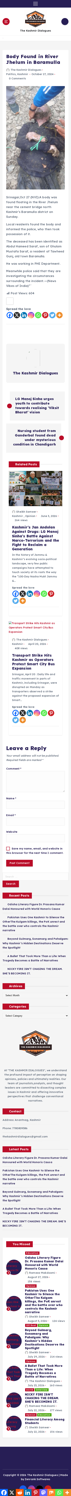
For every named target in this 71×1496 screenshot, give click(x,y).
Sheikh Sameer (26, 511)
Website (11, 831)
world (29, 1389)
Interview (42, 1389)
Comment (13, 768)
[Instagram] (31, 315)
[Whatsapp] (38, 315)
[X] (17, 315)
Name (11, 798)
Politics (11, 74)
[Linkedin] (24, 315)
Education (32, 1253)
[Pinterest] (45, 315)
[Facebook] (10, 315)
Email (11, 815)
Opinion (30, 516)
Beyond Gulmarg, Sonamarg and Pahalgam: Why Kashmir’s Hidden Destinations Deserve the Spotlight (35, 943)
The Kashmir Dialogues (26, 69)
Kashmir (22, 74)
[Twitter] (52, 315)
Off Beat (31, 1325)
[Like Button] (10, 301)
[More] (59, 315)
